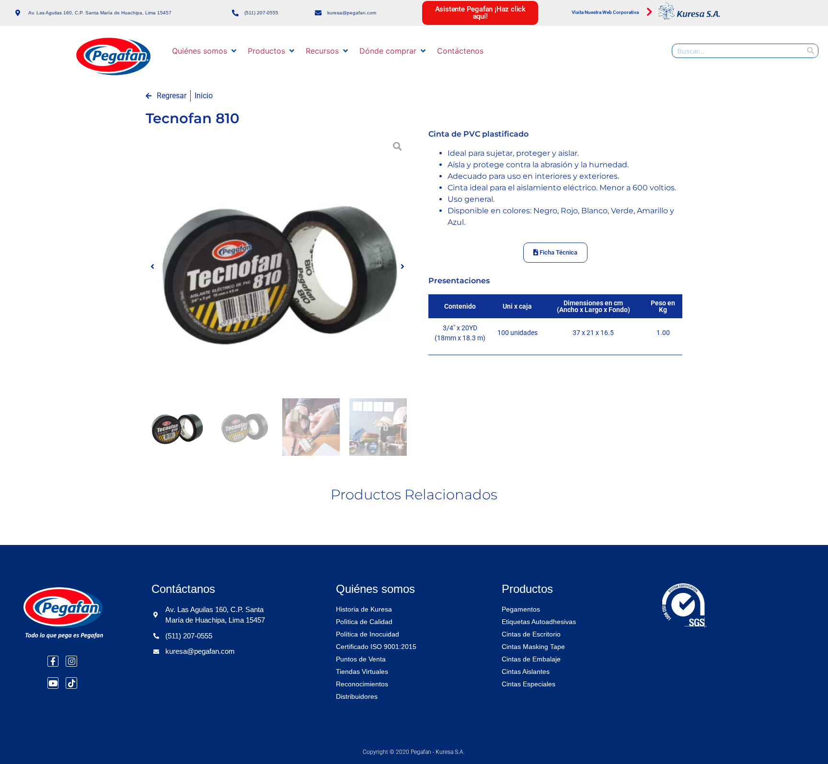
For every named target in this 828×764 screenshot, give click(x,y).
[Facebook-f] (53, 661)
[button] (205, 51)
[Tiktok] (71, 683)
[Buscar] (811, 51)
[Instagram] (71, 661)
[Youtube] (53, 683)
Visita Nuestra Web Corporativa (605, 12)
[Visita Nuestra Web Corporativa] (649, 12)
